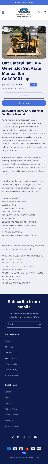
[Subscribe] (40, 325)
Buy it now (24, 103)
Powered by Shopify (33, 457)
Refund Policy (11, 358)
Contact (8, 353)
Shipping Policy (11, 364)
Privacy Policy (11, 370)
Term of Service (11, 376)
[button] (3, 12)
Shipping (5, 88)
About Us (9, 347)
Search (8, 341)
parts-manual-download (20, 457)
